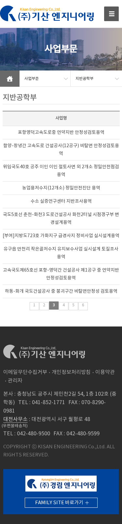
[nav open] (111, 13)
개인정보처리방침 (71, 372)
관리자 (15, 381)
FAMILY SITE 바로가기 (59, 502)
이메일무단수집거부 (25, 372)
